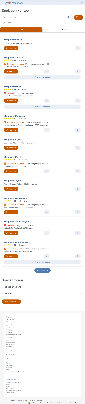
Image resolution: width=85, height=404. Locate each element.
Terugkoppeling (10, 388)
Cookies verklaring (11, 392)
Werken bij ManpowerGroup (13, 334)
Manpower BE (14, 2)
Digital (7, 370)
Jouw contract (9, 346)
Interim (8, 322)
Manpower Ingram (13, 139)
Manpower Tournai (13, 57)
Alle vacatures (10, 319)
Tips (7, 349)
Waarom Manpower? (12, 351)
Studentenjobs (10, 324)
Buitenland (9, 330)
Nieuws (8, 384)
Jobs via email (10, 328)
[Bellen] (47, 71)
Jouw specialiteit (10, 342)
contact (8, 386)
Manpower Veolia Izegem (16, 221)
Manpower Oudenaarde (16, 242)
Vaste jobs (9, 326)
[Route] (78, 48)
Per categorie (9, 332)
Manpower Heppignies (15, 198)
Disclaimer (78, 403)
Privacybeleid (55, 403)
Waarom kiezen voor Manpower (15, 372)
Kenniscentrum (10, 374)
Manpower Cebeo (13, 39)
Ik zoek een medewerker (12, 376)
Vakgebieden (9, 365)
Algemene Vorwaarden (12, 382)
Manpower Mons (12, 86)
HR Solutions (9, 367)
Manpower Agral (12, 180)
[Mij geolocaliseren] (78, 17)
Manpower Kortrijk (13, 157)
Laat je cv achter (10, 340)
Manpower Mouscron (15, 116)
